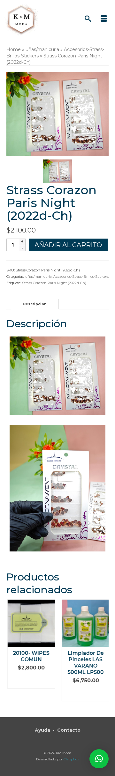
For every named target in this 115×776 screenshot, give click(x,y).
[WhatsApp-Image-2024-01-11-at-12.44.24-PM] (57, 171)
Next (103, 654)
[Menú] (104, 19)
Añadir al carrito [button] (30, 680)
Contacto (68, 730)
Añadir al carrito (68, 245)
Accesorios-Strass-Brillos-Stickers (81, 276)
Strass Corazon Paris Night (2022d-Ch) (54, 283)
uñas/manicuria (38, 276)
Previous (12, 654)
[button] (99, 758)
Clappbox (71, 759)
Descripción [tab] (35, 304)
